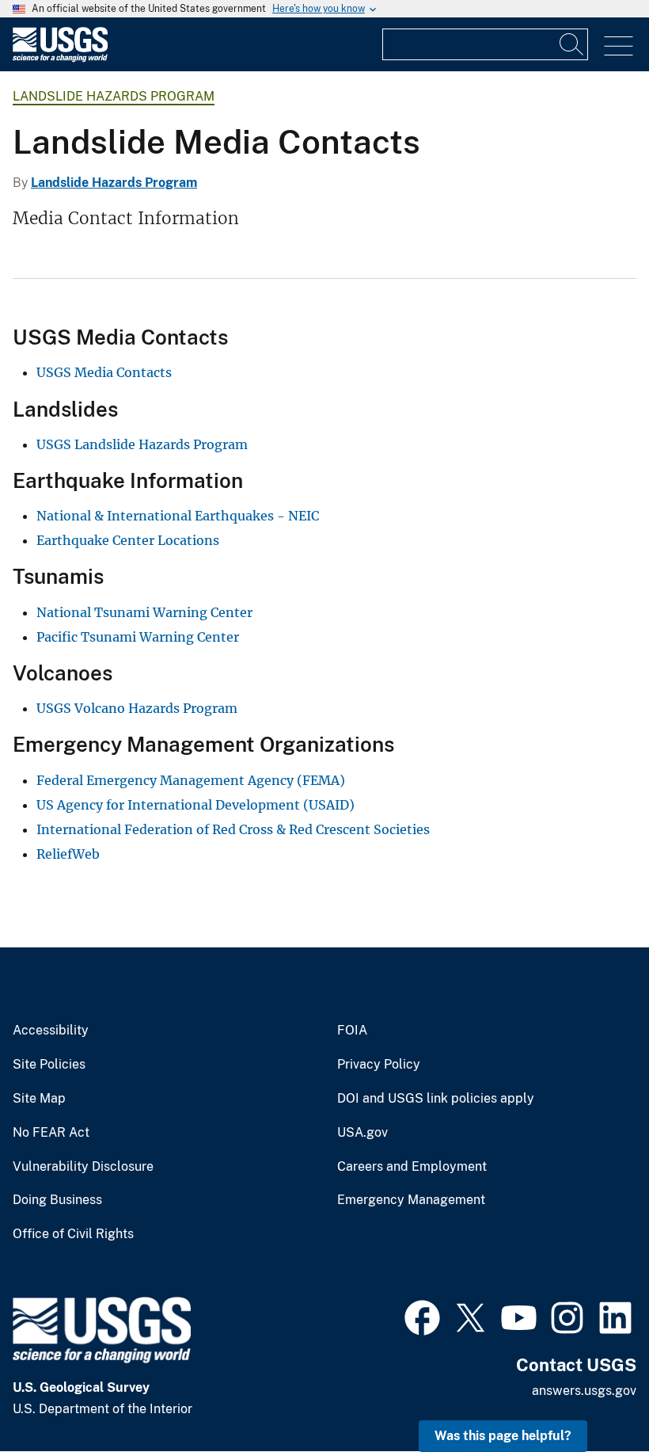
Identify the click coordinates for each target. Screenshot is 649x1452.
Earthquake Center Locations (127, 540)
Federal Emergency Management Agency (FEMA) (190, 780)
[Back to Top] (591, 1394)
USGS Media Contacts (104, 372)
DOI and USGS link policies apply (435, 1099)
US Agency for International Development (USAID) (195, 805)
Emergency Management (411, 1200)
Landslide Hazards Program (113, 96)
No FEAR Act (51, 1133)
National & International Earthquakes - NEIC (177, 516)
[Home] (60, 58)
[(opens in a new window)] (422, 1316)
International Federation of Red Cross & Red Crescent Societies (233, 829)
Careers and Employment (412, 1167)
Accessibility (51, 1030)
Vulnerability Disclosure (83, 1167)
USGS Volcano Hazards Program (136, 708)
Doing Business (57, 1200)
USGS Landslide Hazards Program (142, 444)
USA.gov (362, 1133)
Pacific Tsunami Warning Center (137, 637)
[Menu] (618, 46)
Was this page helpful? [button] (503, 1435)
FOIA (352, 1030)
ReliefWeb (68, 854)
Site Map (39, 1099)
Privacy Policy (378, 1065)
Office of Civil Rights (73, 1234)
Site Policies (49, 1065)
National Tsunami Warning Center (144, 612)
